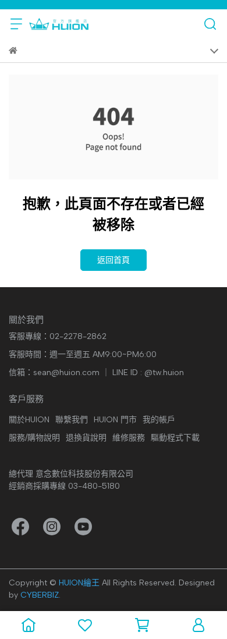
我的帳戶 (159, 420)
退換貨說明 (86, 438)
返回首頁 (113, 260)
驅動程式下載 (175, 438)
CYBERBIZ (39, 595)
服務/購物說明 (34, 438)
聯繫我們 (71, 420)
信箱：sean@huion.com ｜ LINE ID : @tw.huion (96, 372)
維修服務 (128, 438)
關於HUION (29, 420)
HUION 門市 (115, 420)
